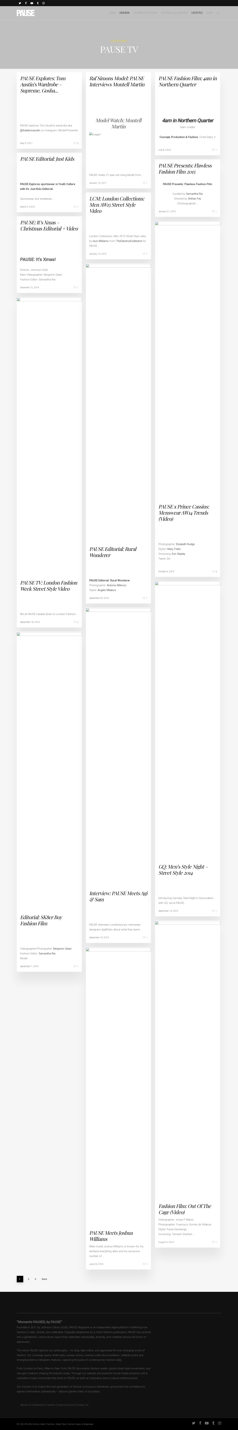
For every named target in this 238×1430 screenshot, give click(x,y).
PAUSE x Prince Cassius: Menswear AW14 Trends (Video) (183, 512)
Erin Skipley (178, 554)
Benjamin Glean (62, 948)
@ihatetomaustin (30, 130)
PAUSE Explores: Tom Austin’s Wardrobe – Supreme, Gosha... (42, 84)
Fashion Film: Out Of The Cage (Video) (184, 1209)
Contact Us (82, 1405)
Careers (50, 1405)
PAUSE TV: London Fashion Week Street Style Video (48, 585)
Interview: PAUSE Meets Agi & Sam (118, 896)
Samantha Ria (194, 193)
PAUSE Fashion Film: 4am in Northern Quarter (187, 81)
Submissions (65, 1405)
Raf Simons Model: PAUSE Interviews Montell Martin (116, 81)
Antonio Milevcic (116, 585)
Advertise (38, 1405)
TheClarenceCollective (129, 241)
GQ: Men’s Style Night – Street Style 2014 (183, 869)
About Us (24, 1405)
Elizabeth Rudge (185, 544)
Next (44, 1279)
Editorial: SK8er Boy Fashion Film (41, 920)
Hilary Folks (174, 549)
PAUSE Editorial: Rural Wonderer (112, 551)
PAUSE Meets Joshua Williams (110, 1235)
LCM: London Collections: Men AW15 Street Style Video (116, 204)
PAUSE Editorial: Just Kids (47, 158)
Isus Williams (101, 241)
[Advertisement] (63, 111)
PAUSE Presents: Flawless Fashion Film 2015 (184, 168)
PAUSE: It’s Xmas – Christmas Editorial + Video (49, 225)
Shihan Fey (194, 198)
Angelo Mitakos (107, 590)
